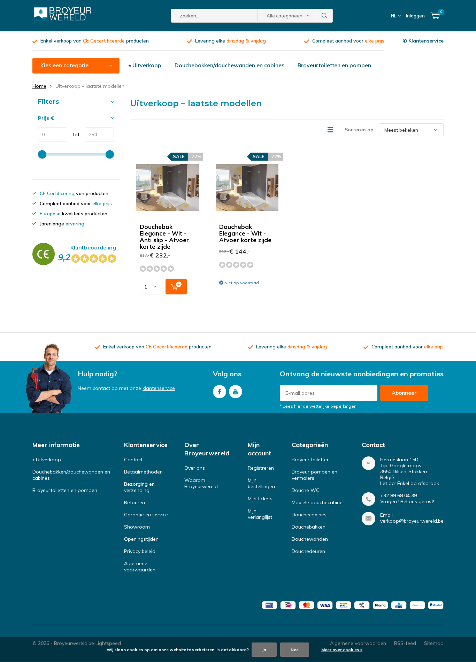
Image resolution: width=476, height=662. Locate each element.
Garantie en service (146, 514)
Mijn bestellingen (261, 483)
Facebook (219, 391)
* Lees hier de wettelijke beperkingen (318, 406)
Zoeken (324, 16)
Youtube (235, 391)
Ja (264, 649)
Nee (295, 649)
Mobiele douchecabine (317, 502)
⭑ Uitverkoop (145, 65)
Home (39, 86)
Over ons (194, 468)
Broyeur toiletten (311, 459)
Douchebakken (308, 527)
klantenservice (159, 388)
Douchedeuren (308, 551)
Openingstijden (141, 539)
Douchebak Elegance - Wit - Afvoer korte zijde (245, 233)
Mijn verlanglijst (260, 514)
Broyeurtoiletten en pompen (334, 65)
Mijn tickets (260, 498)
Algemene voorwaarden (139, 566)
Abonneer (404, 393)
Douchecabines (309, 514)
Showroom (137, 527)
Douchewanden (310, 539)
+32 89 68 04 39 (398, 496)
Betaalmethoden (143, 472)
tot (73, 134)
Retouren (134, 502)
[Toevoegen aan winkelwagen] (176, 286)
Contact (133, 459)
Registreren (261, 468)
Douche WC (306, 490)
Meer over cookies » (341, 649)
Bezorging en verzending (139, 487)
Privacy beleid (139, 551)
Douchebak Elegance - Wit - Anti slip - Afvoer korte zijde (164, 236)
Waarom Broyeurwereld (201, 483)
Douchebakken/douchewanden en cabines (229, 65)
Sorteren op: (360, 129)
